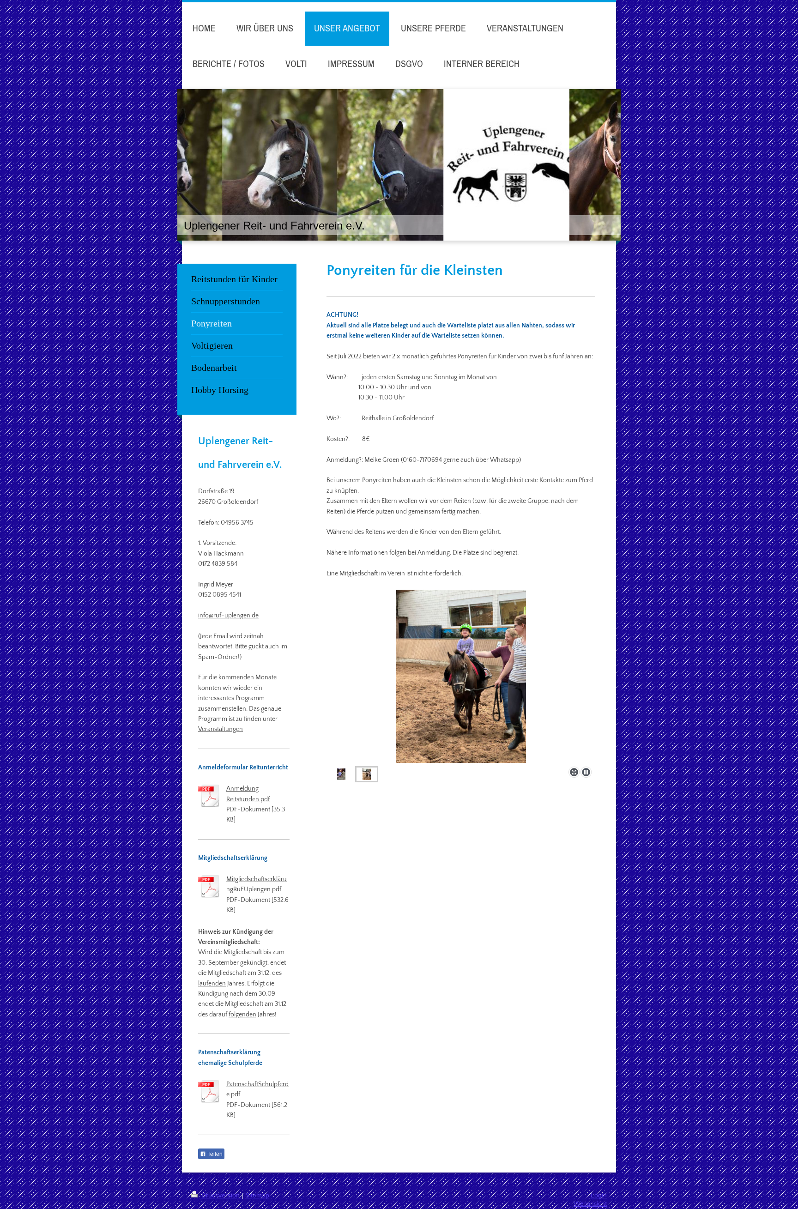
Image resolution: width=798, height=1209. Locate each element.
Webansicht (590, 1204)
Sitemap (257, 1195)
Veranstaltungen (220, 729)
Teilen (214, 1154)
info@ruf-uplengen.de (228, 615)
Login (599, 1195)
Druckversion (221, 1195)
